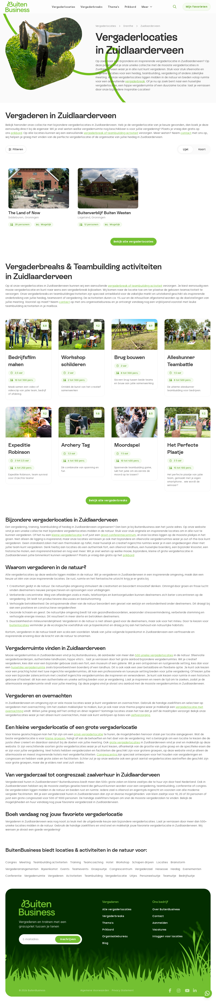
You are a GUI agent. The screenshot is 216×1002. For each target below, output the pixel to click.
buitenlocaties (19, 625)
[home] (17, 6)
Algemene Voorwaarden (94, 990)
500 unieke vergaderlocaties (154, 655)
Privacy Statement (123, 990)
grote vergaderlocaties (124, 742)
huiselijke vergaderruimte (28, 667)
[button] (147, 6)
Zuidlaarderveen (150, 26)
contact (186, 133)
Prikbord (130, 6)
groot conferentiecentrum (118, 535)
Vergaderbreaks (91, 6)
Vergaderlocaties (63, 6)
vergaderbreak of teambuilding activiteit (111, 133)
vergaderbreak (135, 81)
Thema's (113, 6)
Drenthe (128, 26)
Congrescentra (107, 754)
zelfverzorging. (141, 715)
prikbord (16, 133)
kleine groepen (55, 738)
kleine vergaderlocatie (67, 535)
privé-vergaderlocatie (88, 734)
